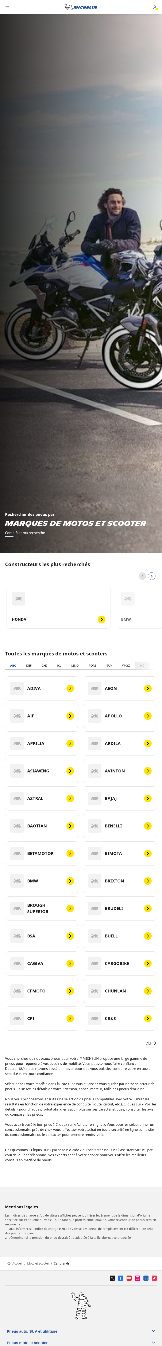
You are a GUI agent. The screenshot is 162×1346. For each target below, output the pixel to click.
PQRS (92, 665)
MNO (75, 665)
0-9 (142, 665)
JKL (59, 665)
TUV (109, 665)
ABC (13, 665)
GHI (44, 665)
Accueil (17, 1263)
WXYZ (126, 665)
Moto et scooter (38, 1263)
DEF (28, 665)
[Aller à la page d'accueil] (81, 7)
